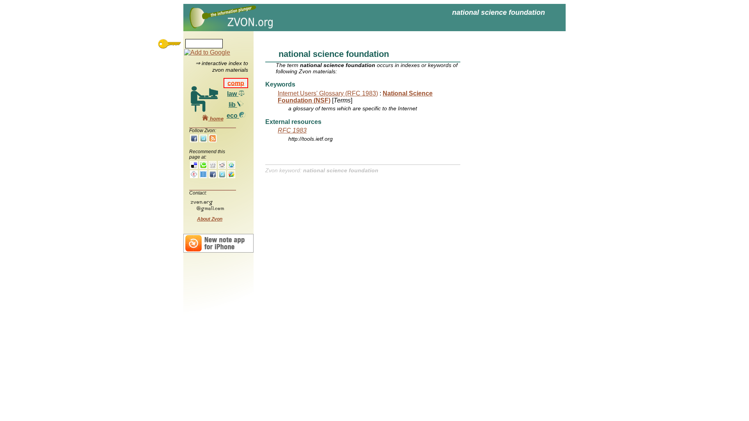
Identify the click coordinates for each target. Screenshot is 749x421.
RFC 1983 (292, 130)
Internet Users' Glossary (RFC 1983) (328, 93)
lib (233, 104)
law (232, 93)
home (216, 119)
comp (235, 83)
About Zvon (209, 219)
